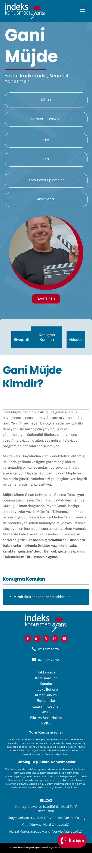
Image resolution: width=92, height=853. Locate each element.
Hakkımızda (46, 672)
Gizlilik (46, 712)
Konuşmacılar (46, 678)
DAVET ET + (46, 299)
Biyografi (21, 339)
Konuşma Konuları (47, 337)
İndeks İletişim (46, 689)
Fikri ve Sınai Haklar (46, 718)
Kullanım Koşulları (46, 706)
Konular (46, 684)
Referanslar (46, 701)
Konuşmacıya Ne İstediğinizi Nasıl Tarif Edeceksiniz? (46, 809)
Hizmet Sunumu (46, 695)
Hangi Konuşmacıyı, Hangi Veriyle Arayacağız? (46, 831)
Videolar (76, 339)
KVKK (46, 723)
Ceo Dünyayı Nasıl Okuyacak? (46, 825)
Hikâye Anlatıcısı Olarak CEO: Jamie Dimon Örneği (46, 818)
